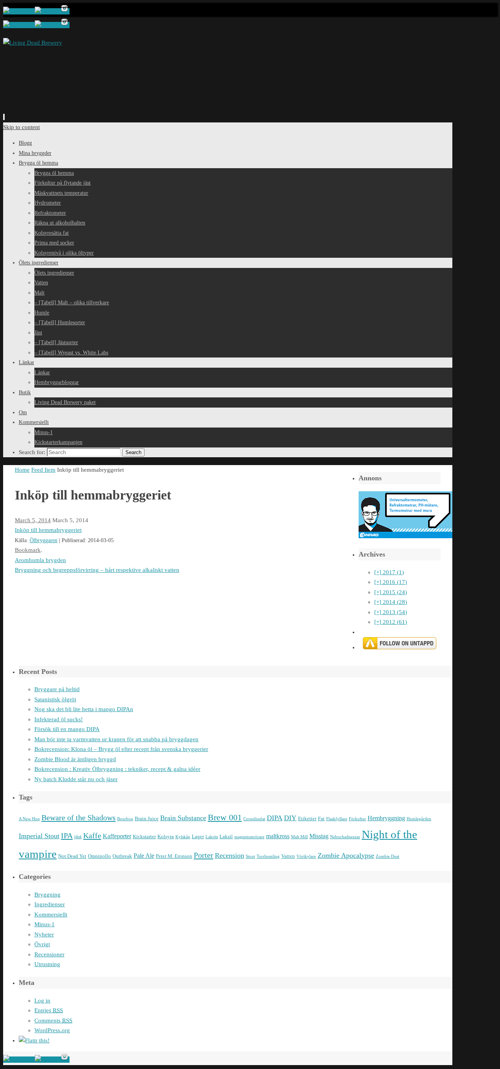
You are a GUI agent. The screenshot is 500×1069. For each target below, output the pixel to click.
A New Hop (29, 819)
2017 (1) (389, 572)
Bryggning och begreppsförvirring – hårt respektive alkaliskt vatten (97, 570)
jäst (78, 836)
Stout (250, 856)
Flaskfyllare (336, 819)
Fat (321, 818)
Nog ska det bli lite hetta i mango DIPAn (83, 709)
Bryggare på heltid (57, 689)
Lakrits (211, 837)
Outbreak (122, 856)
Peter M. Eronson (174, 856)
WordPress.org (52, 1030)
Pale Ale (144, 855)
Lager (198, 836)
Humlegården (419, 819)
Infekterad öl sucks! (58, 719)
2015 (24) (390, 592)
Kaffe (92, 835)
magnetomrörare (249, 837)
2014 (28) (390, 602)
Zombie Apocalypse (346, 855)
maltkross (277, 836)
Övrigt (42, 944)
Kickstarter (144, 836)
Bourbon (125, 819)
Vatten (288, 856)
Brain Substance (183, 818)
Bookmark (28, 550)
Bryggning (47, 894)
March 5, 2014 (33, 520)
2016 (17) (390, 582)
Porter (203, 855)
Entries (48, 1010)
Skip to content (21, 127)
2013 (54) (390, 612)
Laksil (226, 836)
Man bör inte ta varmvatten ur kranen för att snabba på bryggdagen (116, 739)
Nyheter (44, 934)
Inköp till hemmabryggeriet (48, 530)
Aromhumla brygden (40, 560)
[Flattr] (34, 1040)
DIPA (274, 818)
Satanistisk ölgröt (55, 699)
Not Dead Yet (72, 856)
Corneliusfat (254, 819)
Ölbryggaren (43, 540)
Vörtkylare (306, 856)
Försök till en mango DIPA (67, 729)
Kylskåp (182, 837)
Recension (229, 855)
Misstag (319, 836)
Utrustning (47, 964)
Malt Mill (299, 837)
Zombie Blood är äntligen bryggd (75, 759)
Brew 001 (225, 817)
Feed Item (43, 470)
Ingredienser (49, 904)
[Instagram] (64, 11)
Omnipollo (99, 856)
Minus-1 (44, 924)
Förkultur (357, 819)
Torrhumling (268, 856)
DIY (290, 818)
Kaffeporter (117, 836)
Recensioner (49, 954)
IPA (67, 835)
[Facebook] (19, 11)
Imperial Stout (39, 836)
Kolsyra (165, 836)
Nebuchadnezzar (345, 837)
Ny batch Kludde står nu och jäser (76, 779)
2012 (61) (390, 622)
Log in (42, 1000)
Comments (53, 1020)
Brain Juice (147, 818)
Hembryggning (386, 818)
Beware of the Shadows (78, 817)
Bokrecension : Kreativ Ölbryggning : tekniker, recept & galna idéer (117, 769)
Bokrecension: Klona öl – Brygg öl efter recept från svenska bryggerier (121, 749)
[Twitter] (47, 11)
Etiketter (307, 818)
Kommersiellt (50, 914)
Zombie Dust (387, 856)
